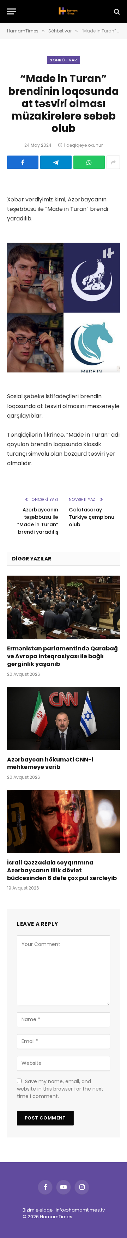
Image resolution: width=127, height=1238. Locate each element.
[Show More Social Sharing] (113, 162)
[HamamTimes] (67, 11)
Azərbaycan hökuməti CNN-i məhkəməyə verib (50, 763)
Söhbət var (63, 60)
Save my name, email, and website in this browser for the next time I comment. (60, 1089)
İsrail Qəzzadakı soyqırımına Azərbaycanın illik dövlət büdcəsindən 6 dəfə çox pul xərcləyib (62, 870)
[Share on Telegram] (56, 162)
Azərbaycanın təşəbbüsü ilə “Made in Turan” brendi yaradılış (37, 520)
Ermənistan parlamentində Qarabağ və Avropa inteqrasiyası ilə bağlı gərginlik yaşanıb (62, 656)
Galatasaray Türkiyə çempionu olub (91, 517)
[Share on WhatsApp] (89, 162)
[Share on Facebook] (22, 162)
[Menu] (11, 11)
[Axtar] (116, 11)
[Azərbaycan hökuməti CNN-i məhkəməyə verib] (63, 718)
